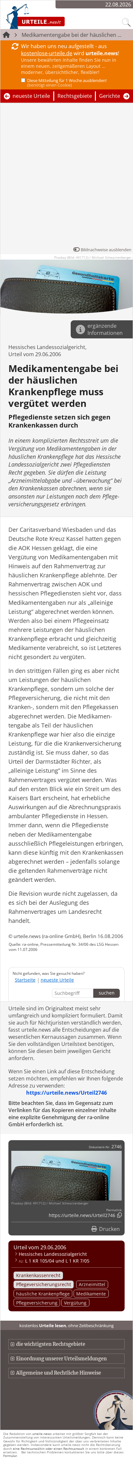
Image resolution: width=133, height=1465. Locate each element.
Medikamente (91, 1294)
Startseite (25, 980)
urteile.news (42, 1433)
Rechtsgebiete (74, 95)
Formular (10, 1455)
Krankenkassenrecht (38, 1275)
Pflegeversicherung (36, 1303)
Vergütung (75, 1303)
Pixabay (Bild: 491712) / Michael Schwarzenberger (92, 257)
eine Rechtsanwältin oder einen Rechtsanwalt (48, 1448)
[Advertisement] (66, 176)
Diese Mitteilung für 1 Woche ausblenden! (67, 82)
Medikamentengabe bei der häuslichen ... (71, 34)
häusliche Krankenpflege (43, 1294)
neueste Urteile (31, 95)
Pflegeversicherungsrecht (43, 1284)
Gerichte (109, 95)
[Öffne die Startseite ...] (52, 16)
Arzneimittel (92, 1284)
